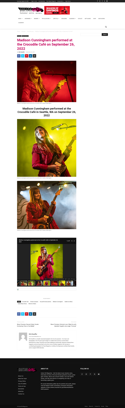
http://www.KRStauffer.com (35, 336)
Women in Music (32, 303)
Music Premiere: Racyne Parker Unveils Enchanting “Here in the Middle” (28, 325)
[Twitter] (105, 1)
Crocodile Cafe (25, 301)
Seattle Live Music (68, 301)
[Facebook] (97, 1)
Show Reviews (30, 31)
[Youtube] (107, 1)
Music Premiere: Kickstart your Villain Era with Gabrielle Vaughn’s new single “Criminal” (63, 325)
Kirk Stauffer (22, 52)
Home (18, 31)
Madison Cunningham (58, 301)
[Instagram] (100, 1)
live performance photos (45, 301)
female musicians (34, 301)
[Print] (34, 56)
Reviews (23, 31)
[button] (106, 27)
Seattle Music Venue (22, 303)
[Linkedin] (30, 56)
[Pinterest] (102, 1)
